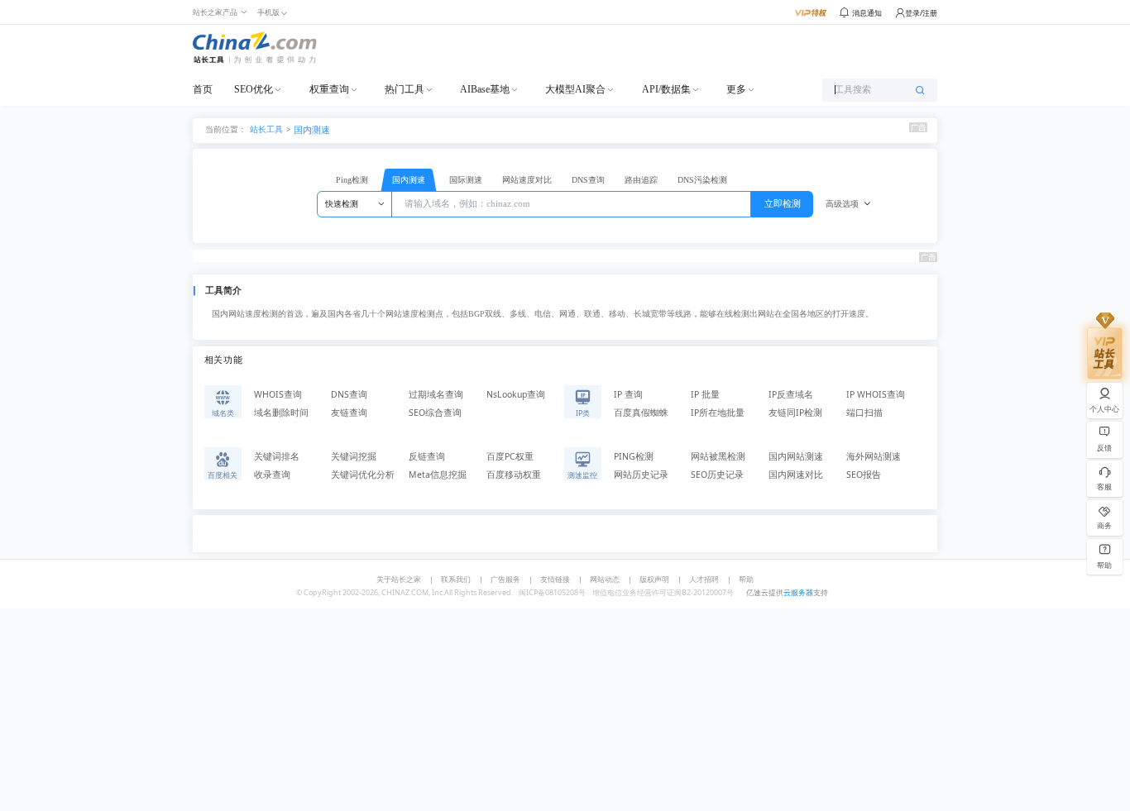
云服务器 (798, 592)
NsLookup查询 (515, 394)
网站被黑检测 (718, 456)
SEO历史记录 (717, 474)
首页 (203, 89)
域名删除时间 (281, 412)
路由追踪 (641, 179)
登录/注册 (921, 12)
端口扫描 (864, 412)
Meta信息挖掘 (438, 474)
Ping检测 (352, 179)
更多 (736, 89)
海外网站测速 (873, 456)
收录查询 (272, 474)
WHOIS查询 (278, 394)
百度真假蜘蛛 (641, 412)
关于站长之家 (398, 579)
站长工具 (266, 128)
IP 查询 (628, 394)
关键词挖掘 (353, 456)
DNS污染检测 (702, 179)
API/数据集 (666, 89)
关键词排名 (276, 456)
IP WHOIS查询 (875, 394)
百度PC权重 (510, 456)
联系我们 (456, 579)
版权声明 (654, 579)
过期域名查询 (436, 394)
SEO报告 (863, 474)
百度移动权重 (513, 474)
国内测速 (312, 130)
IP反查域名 (790, 394)
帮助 (746, 579)
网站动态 (605, 579)
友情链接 (555, 579)
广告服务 (505, 579)
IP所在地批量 (718, 412)
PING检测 (634, 456)
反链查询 (427, 456)
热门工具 (404, 89)
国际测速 (465, 179)
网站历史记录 (641, 474)
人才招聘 (704, 579)
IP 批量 (705, 394)
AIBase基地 (485, 89)
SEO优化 (253, 89)
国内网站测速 (795, 456)
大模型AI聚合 (575, 89)
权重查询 (329, 89)
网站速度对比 (527, 179)
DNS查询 (588, 179)
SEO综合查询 (435, 412)
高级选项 (842, 203)
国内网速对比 (795, 474)
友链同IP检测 (795, 412)
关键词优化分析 (363, 474)
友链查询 (349, 412)
